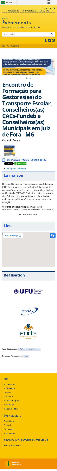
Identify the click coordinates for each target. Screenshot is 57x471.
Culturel (7, 425)
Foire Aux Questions (10, 46)
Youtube (22, 168)
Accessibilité (13, 11)
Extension (8, 429)
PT (41, 8)
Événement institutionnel (29, 349)
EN (46, 8)
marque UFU (9, 388)
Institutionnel (9, 433)
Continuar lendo (30, 214)
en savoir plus (10, 384)
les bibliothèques (11, 400)
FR (54, 8)
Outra (26, 356)
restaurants (9, 404)
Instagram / (12, 168)
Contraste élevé (28, 11)
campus (7, 392)
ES (50, 8)
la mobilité (8, 396)
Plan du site (43, 11)
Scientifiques (9, 421)
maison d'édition (11, 408)
